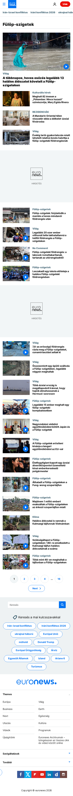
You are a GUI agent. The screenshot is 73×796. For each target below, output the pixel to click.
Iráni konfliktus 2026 (43, 12)
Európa (7, 701)
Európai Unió (50, 634)
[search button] (62, 604)
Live (65, 4)
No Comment (40, 248)
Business (7, 708)
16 (59, 578)
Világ (6, 73)
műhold (23, 642)
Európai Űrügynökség (28, 650)
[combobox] (36, 604)
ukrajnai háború (24, 634)
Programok (45, 730)
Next (35, 588)
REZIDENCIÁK (40, 111)
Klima (35, 516)
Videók (6, 730)
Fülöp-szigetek (41, 209)
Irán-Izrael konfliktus (15, 12)
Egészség (44, 716)
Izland (41, 658)
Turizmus (36, 666)
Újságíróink (9, 737)
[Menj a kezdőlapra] (12, 4)
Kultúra (42, 723)
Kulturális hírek (41, 92)
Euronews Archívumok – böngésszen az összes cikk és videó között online (54, 740)
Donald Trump (46, 642)
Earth (41, 708)
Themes (7, 694)
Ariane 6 (60, 658)
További (7, 762)
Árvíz (54, 650)
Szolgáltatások (11, 753)
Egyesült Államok (18, 658)
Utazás (7, 723)
